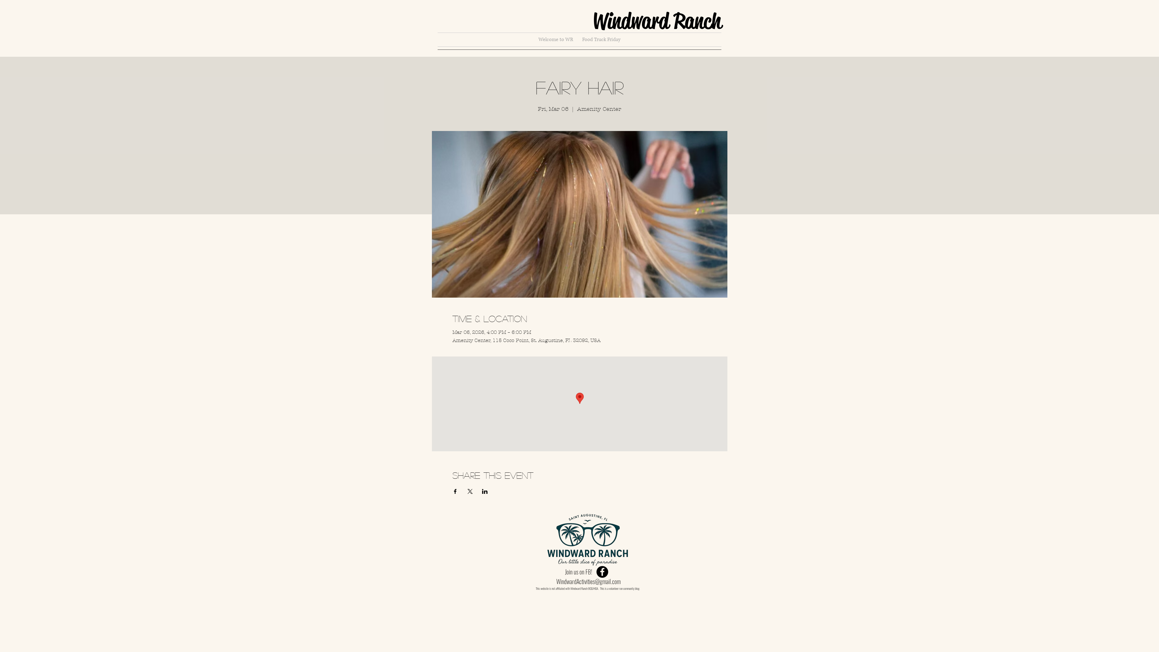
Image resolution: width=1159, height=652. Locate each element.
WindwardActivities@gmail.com (588, 581)
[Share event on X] (470, 491)
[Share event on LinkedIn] (485, 491)
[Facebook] (602, 572)
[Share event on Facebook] (455, 491)
